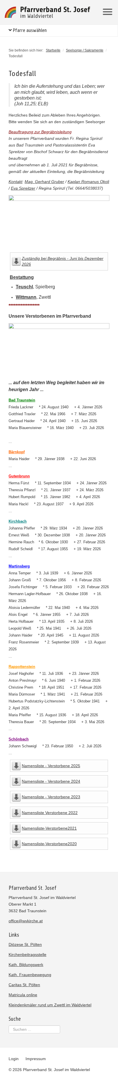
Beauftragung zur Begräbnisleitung (40, 131)
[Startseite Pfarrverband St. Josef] (47, 12)
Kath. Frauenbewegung (30, 974)
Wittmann (26, 297)
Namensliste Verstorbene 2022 (50, 812)
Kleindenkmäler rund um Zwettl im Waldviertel (50, 1005)
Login (14, 1058)
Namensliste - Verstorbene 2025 (51, 765)
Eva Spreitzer (23, 188)
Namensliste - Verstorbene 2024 (51, 781)
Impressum (35, 1058)
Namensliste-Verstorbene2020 (49, 843)
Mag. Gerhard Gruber (44, 181)
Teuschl (24, 286)
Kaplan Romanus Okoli (88, 181)
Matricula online (23, 995)
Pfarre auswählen (29, 30)
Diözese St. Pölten (25, 944)
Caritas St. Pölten (24, 984)
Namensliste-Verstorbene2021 (49, 828)
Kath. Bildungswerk (26, 964)
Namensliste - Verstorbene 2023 (51, 797)
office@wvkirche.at (26, 921)
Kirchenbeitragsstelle (27, 954)
